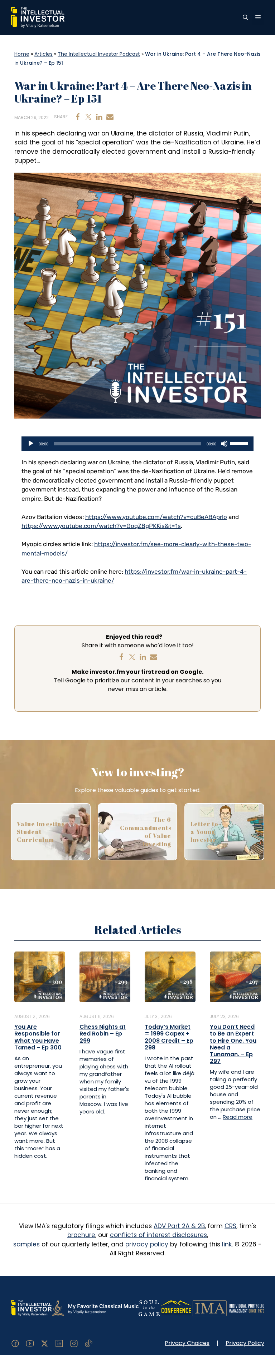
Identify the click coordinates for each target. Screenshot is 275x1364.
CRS (230, 1226)
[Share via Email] (110, 116)
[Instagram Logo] (73, 1343)
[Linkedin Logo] (59, 1343)
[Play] (30, 443)
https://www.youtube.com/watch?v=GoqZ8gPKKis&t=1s (101, 525)
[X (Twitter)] (44, 1343)
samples (26, 1244)
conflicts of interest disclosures (158, 1235)
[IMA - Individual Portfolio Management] (228, 1308)
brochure (81, 1235)
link (227, 1244)
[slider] (240, 442)
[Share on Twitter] (88, 116)
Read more (237, 1117)
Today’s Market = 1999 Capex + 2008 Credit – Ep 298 (169, 1037)
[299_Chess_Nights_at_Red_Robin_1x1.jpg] (104, 976)
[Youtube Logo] (29, 1343)
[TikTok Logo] (88, 1343)
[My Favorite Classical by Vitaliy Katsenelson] (95, 1308)
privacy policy (146, 1244)
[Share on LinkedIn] (99, 116)
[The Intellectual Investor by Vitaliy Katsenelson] (31, 1308)
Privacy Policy (245, 1343)
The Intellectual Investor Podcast (99, 54)
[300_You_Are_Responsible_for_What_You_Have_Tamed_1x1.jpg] (39, 976)
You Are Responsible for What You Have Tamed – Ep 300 (38, 1037)
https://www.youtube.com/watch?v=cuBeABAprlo (156, 516)
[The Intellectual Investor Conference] (176, 1308)
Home (21, 54)
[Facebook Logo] (15, 1343)
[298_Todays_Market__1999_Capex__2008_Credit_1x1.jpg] (170, 976)
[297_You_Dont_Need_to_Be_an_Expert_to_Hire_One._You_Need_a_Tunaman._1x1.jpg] (235, 976)
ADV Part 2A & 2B (179, 1226)
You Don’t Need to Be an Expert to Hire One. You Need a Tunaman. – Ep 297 (233, 1044)
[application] (137, 443)
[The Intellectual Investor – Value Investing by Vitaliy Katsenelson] (37, 17)
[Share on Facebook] (77, 116)
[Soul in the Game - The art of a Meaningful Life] (149, 1308)
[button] (245, 17)
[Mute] (224, 443)
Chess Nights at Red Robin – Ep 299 (102, 1033)
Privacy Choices (187, 1343)
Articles (43, 54)
